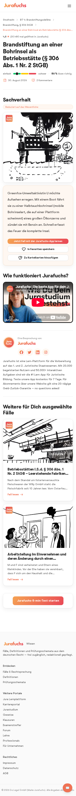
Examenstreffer (12, 725)
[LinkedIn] (37, 352)
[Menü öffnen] (69, 6)
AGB (5, 773)
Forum (6, 730)
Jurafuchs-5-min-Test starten (38, 600)
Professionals (11, 740)
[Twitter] (29, 352)
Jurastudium (10, 709)
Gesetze (8, 714)
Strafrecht (8, 19)
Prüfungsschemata (14, 682)
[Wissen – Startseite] (15, 6)
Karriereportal (11, 704)
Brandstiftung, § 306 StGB (18, 25)
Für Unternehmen (13, 745)
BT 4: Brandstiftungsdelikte (35, 19)
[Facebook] (21, 352)
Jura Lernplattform (14, 699)
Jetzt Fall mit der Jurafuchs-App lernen (38, 241)
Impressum (9, 762)
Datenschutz (10, 768)
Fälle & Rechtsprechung (17, 671)
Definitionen (10, 676)
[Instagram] (45, 352)
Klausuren (9, 719)
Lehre (6, 735)
